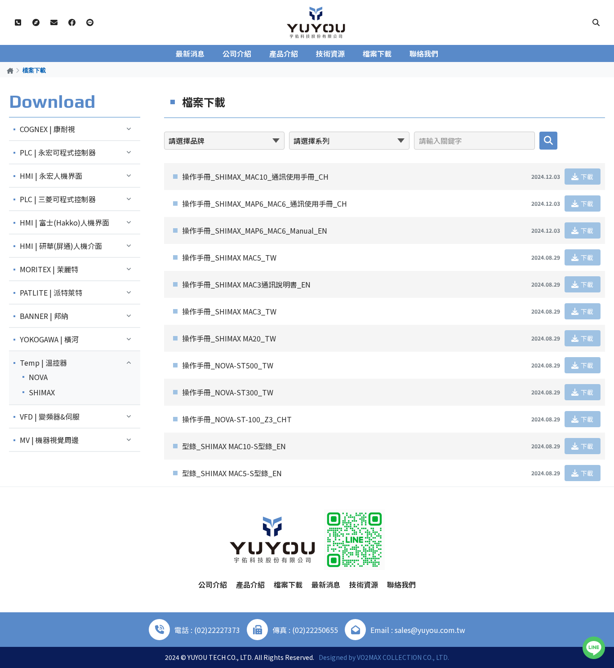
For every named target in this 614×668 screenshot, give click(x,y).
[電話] (18, 22)
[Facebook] (72, 22)
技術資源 (330, 53)
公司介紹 (236, 53)
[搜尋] (596, 22)
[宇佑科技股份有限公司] (316, 22)
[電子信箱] (54, 22)
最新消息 (190, 53)
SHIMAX (42, 392)
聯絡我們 (423, 53)
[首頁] (10, 70)
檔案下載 (377, 53)
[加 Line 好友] (90, 22)
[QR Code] (354, 539)
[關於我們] (36, 22)
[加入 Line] (594, 648)
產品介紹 (283, 53)
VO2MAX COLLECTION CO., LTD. (403, 657)
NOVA (38, 377)
